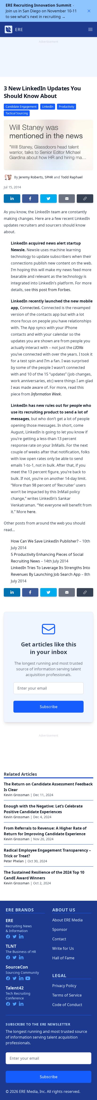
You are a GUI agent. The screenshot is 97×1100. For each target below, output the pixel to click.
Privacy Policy (64, 985)
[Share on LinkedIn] (12, 198)
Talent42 (15, 988)
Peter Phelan (14, 861)
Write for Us (63, 948)
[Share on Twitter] (48, 198)
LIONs (78, 347)
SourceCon (17, 967)
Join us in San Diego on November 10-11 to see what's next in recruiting (41, 11)
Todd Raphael (72, 177)
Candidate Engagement (21, 107)
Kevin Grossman (16, 795)
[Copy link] (85, 198)
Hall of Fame (63, 958)
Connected (29, 307)
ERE (9, 920)
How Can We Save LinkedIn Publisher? (44, 541)
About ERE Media (67, 920)
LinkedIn (47, 107)
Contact (59, 939)
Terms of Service (67, 995)
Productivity (66, 107)
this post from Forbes (51, 289)
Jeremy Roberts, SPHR (36, 177)
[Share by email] (67, 198)
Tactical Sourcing (17, 113)
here (31, 511)
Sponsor (59, 929)
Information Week (46, 394)
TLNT (11, 946)
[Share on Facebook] (30, 198)
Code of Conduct (67, 1004)
